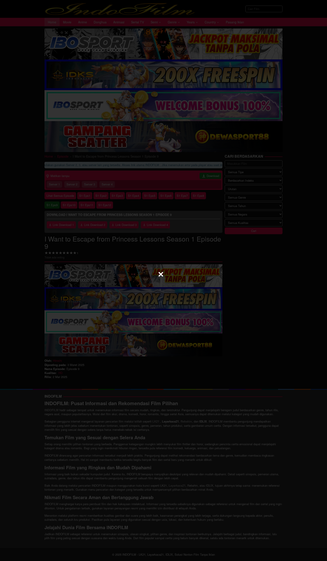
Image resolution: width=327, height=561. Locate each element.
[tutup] (161, 274)
